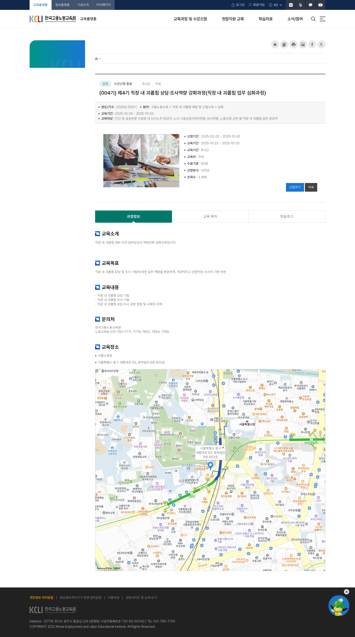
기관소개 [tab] (83, 5)
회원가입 (259, 5)
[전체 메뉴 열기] (322, 19)
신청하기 (295, 187)
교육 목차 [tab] (210, 216)
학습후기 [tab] (286, 216)
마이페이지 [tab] (103, 5)
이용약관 (113, 598)
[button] (275, 44)
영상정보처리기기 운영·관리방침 (80, 598)
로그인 (240, 5)
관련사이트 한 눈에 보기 (141, 598)
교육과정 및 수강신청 (190, 18)
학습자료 (266, 18)
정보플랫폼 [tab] (62, 5)
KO (276, 5)
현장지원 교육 (233, 18)
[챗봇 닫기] (339, 592)
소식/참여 (295, 18)
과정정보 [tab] (133, 216)
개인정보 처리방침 (41, 598)
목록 (311, 187)
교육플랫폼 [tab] (40, 5)
